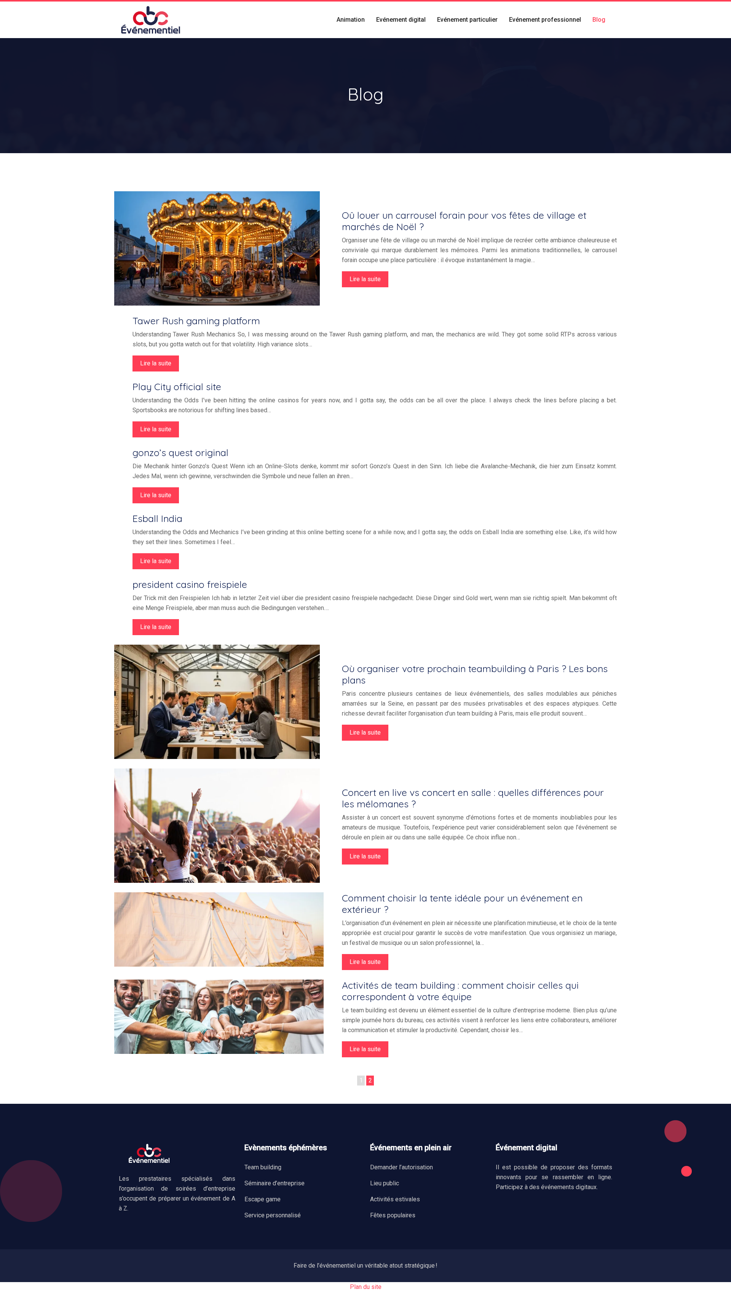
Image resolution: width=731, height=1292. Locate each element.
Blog (598, 19)
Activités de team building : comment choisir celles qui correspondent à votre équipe (460, 990)
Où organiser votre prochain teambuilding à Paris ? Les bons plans (475, 674)
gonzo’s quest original (180, 452)
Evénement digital (401, 19)
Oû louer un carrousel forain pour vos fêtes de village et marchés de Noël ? (464, 220)
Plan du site (365, 1286)
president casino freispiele (189, 584)
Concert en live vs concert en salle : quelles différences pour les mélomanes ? (473, 798)
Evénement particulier (467, 19)
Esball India (157, 518)
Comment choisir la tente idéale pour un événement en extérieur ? (462, 903)
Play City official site (176, 386)
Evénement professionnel (545, 19)
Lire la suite (365, 279)
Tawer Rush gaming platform (196, 321)
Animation (351, 19)
